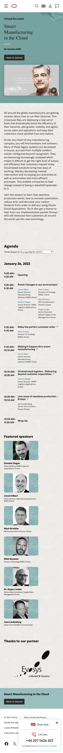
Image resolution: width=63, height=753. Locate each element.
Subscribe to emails (13, 733)
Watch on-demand (14, 57)
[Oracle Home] (14, 6)
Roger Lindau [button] (43, 309)
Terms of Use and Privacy (35, 717)
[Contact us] (57, 6)
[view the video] (31, 80)
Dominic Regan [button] (24, 302)
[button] (6, 6)
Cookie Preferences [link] (12, 727)
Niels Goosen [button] (43, 289)
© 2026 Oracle (10, 717)
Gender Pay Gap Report (14, 722)
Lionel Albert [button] (23, 289)
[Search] (37, 6)
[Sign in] (50, 6)
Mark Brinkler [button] (44, 299)
